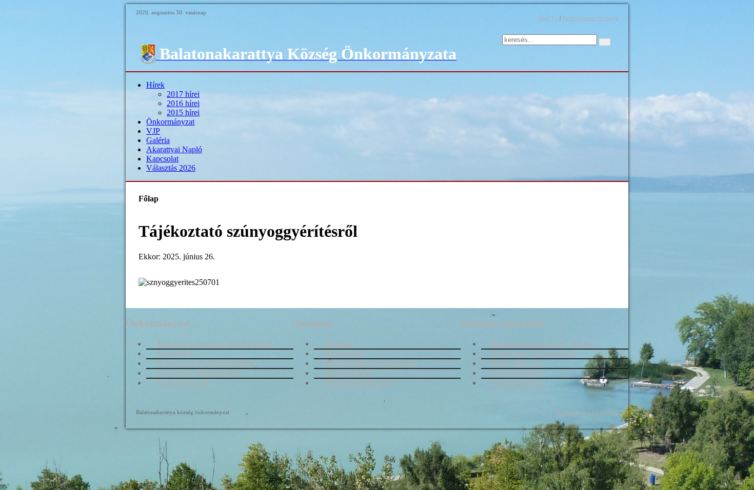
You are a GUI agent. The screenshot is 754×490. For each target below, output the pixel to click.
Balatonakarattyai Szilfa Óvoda (541, 343)
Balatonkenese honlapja (590, 18)
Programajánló (347, 373)
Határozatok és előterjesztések (204, 363)
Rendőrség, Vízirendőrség (533, 353)
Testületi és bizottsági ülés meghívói (214, 343)
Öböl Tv (548, 18)
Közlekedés (343, 353)
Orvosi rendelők (517, 382)
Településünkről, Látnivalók (369, 363)
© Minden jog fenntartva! (587, 412)
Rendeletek (174, 353)
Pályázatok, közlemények (197, 373)
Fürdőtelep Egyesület (358, 382)
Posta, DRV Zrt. (517, 363)
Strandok (338, 343)
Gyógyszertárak (517, 373)
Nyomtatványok (182, 382)
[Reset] (604, 42)
